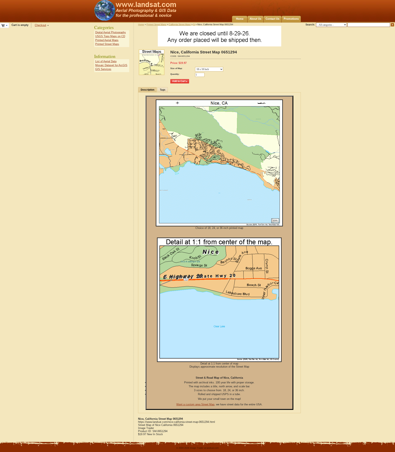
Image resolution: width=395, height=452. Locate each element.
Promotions (291, 18)
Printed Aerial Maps (106, 40)
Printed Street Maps (156, 24)
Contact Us (272, 18)
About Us (255, 18)
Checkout (40, 25)
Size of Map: (176, 68)
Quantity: (174, 74)
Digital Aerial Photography (110, 32)
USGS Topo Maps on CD (110, 36)
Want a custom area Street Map (195, 404)
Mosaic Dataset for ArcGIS (111, 65)
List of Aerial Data (105, 61)
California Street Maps (180, 24)
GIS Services (103, 69)
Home (239, 18)
